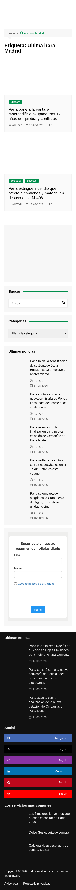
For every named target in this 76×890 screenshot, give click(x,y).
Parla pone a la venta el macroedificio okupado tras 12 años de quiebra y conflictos (35, 114)
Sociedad (16, 180)
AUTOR (17, 125)
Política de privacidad (36, 883)
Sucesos (15, 101)
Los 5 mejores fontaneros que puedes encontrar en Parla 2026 (49, 818)
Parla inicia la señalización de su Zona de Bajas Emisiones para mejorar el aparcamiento (49, 650)
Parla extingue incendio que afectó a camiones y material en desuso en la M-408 (36, 193)
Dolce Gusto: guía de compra (49, 832)
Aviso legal (11, 883)
